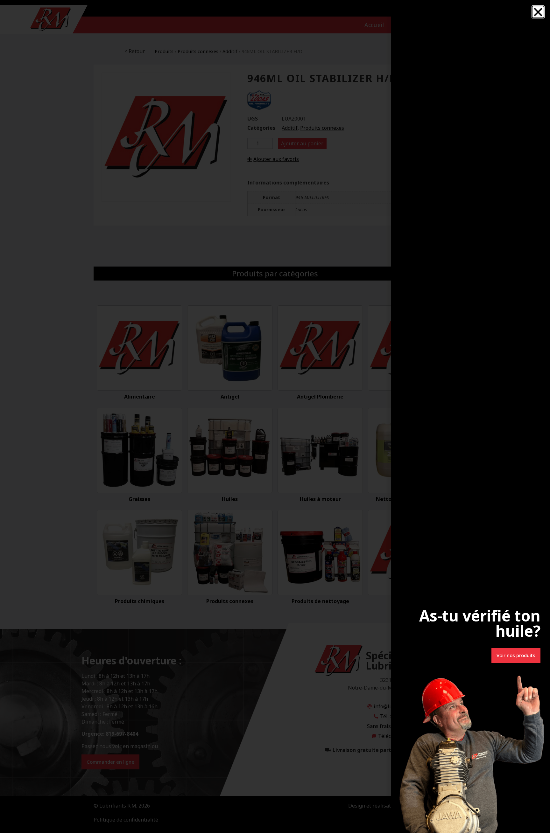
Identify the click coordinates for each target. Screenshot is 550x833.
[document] (275, 416)
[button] (538, 11)
